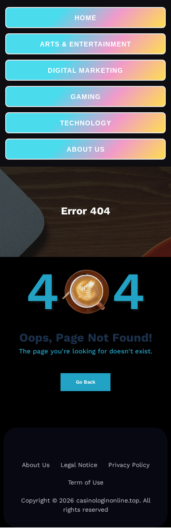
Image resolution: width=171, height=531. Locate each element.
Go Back (86, 382)
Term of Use (85, 482)
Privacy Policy (129, 464)
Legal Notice (79, 464)
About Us (36, 464)
